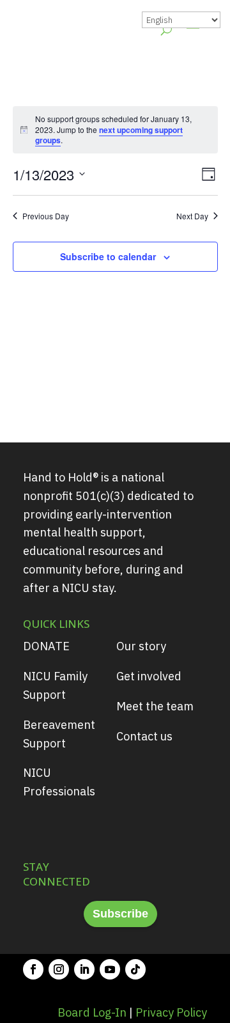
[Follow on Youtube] (110, 969)
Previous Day (45, 216)
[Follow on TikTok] (135, 969)
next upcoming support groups (109, 135)
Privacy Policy (171, 1012)
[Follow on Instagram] (59, 969)
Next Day (192, 216)
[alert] (115, 129)
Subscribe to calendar (108, 256)
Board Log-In (91, 1012)
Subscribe (120, 913)
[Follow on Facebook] (33, 969)
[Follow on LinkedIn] (84, 969)
